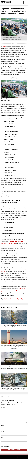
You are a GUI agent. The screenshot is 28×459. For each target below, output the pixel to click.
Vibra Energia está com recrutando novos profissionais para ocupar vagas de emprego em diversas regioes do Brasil (14, 368)
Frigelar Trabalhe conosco (10, 299)
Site (2, 437)
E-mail (2, 431)
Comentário (4, 407)
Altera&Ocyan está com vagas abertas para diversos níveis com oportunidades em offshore (14, 326)
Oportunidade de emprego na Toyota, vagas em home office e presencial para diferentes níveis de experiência (14, 347)
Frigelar (3, 46)
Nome (2, 425)
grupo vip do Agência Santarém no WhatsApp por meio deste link (13, 290)
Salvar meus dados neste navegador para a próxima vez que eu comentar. (13, 445)
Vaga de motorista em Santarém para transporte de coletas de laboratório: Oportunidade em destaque (14, 389)
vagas (7, 300)
